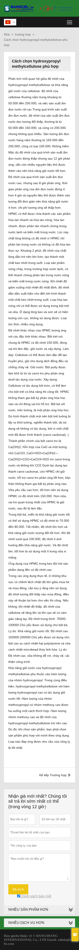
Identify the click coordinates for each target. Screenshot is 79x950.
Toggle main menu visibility (69, 22)
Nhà (7, 34)
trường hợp (23, 34)
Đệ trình (18, 889)
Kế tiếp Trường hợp (52, 775)
